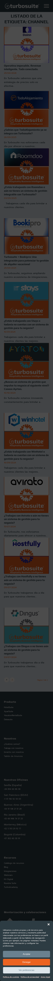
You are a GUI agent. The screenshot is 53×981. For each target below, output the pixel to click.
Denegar (26, 962)
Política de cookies (11, 977)
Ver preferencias (26, 970)
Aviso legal (45, 977)
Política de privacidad (30, 977)
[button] (48, 924)
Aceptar (26, 954)
